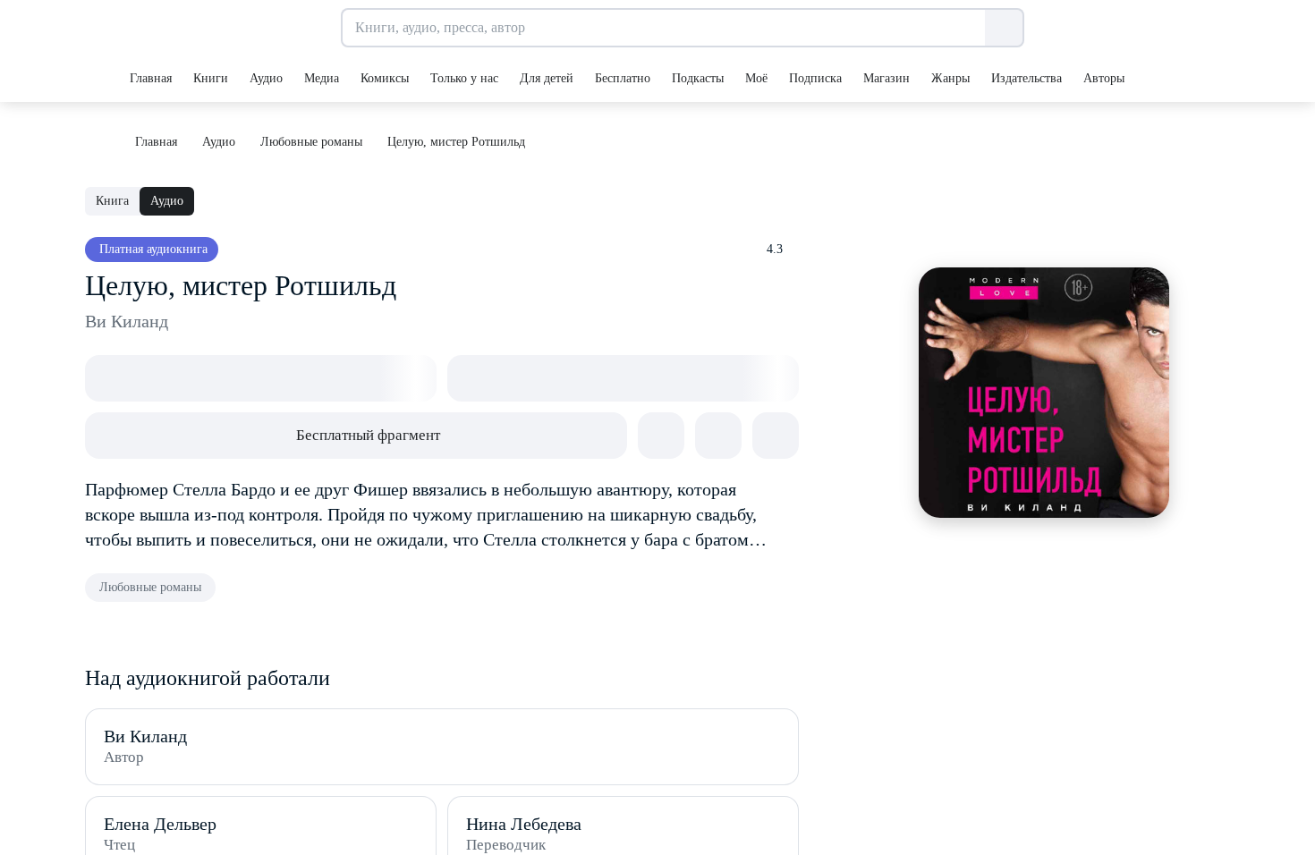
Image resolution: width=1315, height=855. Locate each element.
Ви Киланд (126, 321)
